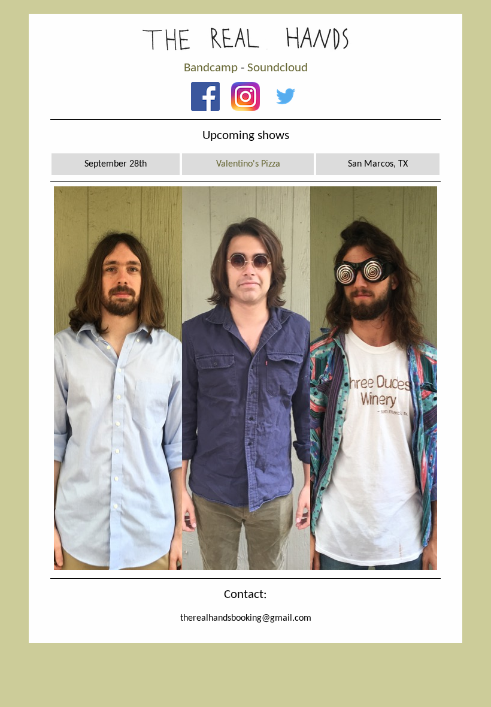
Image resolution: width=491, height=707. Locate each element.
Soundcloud (277, 68)
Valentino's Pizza (248, 164)
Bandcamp (211, 68)
